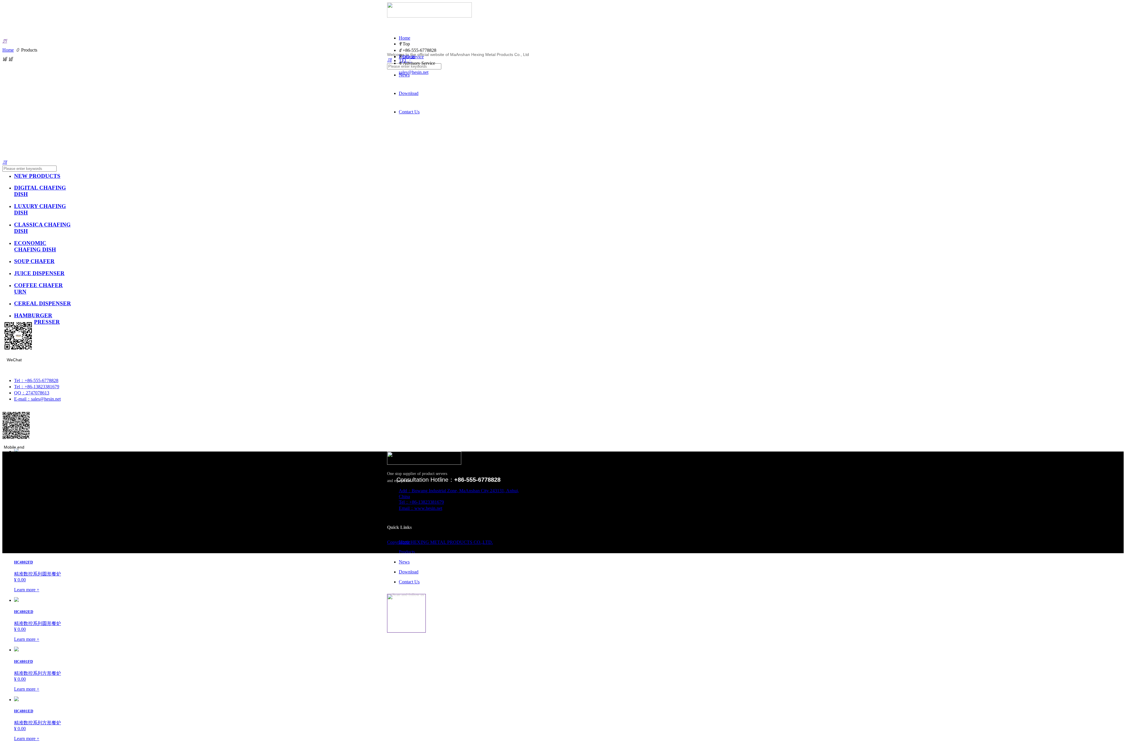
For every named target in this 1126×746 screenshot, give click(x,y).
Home (8, 49)
